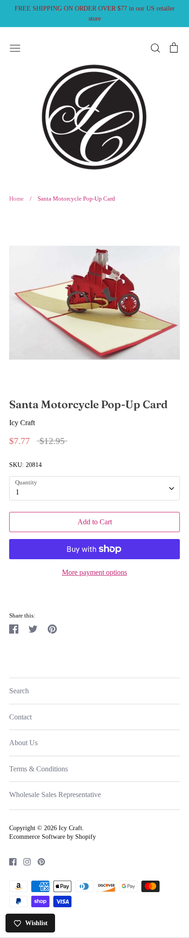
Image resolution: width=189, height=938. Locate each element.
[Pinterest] (38, 861)
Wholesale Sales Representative (55, 794)
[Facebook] (9, 861)
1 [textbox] (17, 492)
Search (19, 691)
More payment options (94, 572)
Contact (20, 717)
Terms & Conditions (38, 769)
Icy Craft (22, 423)
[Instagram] (24, 861)
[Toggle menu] (15, 47)
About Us (23, 743)
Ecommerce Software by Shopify (52, 836)
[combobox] (94, 488)
